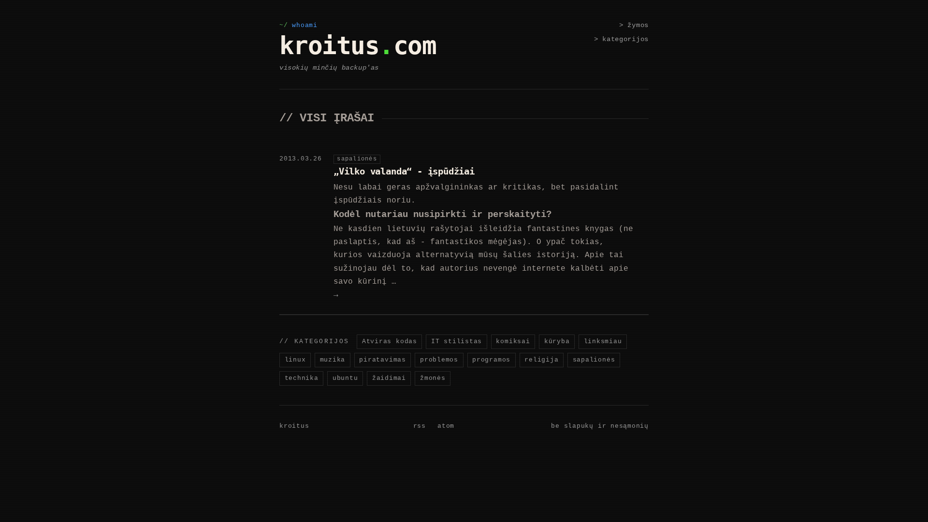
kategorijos (625, 39)
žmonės (433, 378)
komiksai (513, 341)
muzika (333, 359)
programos (491, 359)
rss (419, 426)
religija (541, 359)
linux (295, 359)
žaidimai (389, 378)
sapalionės (594, 359)
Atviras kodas (389, 341)
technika (302, 378)
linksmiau (603, 341)
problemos (439, 359)
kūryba (557, 341)
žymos (638, 25)
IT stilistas (456, 341)
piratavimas (382, 359)
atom (445, 426)
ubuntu (345, 378)
